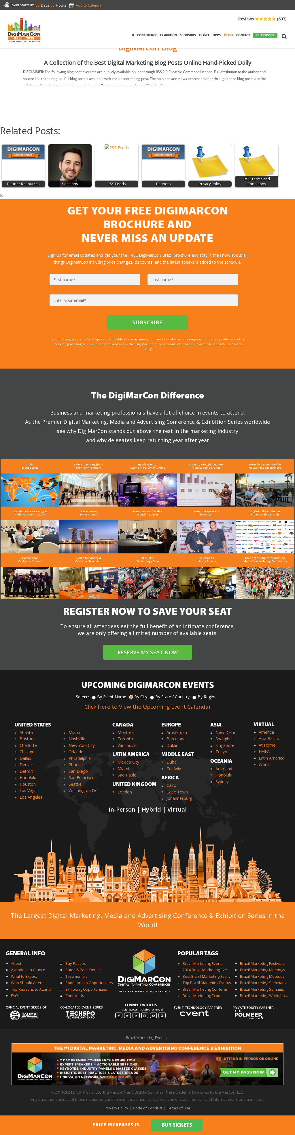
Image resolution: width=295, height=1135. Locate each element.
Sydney (222, 781)
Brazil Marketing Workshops (264, 995)
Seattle (75, 784)
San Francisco (81, 777)
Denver (26, 764)
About (16, 963)
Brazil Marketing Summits (262, 989)
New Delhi (225, 732)
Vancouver (127, 745)
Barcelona (176, 738)
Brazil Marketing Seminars (263, 982)
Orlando (76, 751)
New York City (82, 745)
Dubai (172, 762)
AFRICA (170, 778)
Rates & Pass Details (83, 969)
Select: (82, 696)
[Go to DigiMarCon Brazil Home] (24, 30)
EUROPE (171, 725)
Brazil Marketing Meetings (262, 969)
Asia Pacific (269, 738)
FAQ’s (15, 995)
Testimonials (76, 976)
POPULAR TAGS (197, 954)
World (264, 764)
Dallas (25, 758)
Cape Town (177, 792)
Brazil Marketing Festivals (262, 963)
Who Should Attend (28, 982)
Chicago (27, 751)
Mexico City (128, 762)
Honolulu (28, 777)
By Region (207, 696)
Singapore (224, 745)
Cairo (171, 785)
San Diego (78, 771)
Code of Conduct (147, 1108)
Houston (28, 784)
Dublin (172, 745)
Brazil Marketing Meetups (262, 976)
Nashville (77, 738)
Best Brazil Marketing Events (207, 976)
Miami (74, 732)
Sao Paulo (127, 775)
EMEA (264, 751)
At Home (267, 745)
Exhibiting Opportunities (86, 989)
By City (140, 696)
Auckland (223, 768)
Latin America (271, 758)
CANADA (122, 725)
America (266, 732)
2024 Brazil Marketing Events (207, 969)
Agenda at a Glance (28, 969)
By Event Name (111, 696)
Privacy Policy (116, 1108)
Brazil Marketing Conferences (207, 989)
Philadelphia (80, 758)
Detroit (26, 771)
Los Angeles (31, 797)
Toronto (125, 738)
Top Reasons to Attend (31, 989)
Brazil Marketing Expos (202, 995)
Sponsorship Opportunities (89, 982)
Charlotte (28, 745)
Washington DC (83, 790)
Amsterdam (177, 732)
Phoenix (76, 764)
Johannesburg (179, 798)
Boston (26, 738)
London (125, 792)
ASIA (216, 725)
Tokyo (221, 751)
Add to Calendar (89, 5)
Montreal (126, 732)
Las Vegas (29, 790)
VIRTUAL (264, 725)
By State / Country (172, 696)
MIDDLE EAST (177, 755)
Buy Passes (75, 963)
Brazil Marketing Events (203, 963)
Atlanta (26, 732)
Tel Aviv (174, 768)
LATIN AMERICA (131, 755)
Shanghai (223, 738)
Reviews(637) (262, 19)
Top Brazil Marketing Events (207, 982)
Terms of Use (178, 1108)
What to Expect (24, 976)
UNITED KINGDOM (134, 784)
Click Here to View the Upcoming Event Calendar (147, 706)
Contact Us (74, 995)
